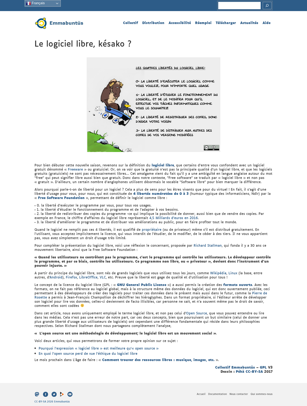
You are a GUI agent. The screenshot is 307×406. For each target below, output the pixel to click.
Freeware (75, 169)
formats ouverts (237, 284)
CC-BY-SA (254, 371)
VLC (103, 277)
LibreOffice (88, 277)
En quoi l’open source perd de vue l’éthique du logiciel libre (88, 353)
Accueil (201, 394)
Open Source (196, 313)
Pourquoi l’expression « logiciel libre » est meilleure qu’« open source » (99, 348)
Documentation (217, 394)
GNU (121, 284)
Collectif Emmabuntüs (235, 367)
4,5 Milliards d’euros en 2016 (173, 217)
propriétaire (151, 229)
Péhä (240, 371)
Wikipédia (218, 273)
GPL (263, 367)
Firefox (71, 277)
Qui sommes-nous (262, 394)
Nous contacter (239, 394)
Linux (232, 273)
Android (55, 277)
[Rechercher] (267, 5)
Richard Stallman (208, 245)
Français (38, 3)
